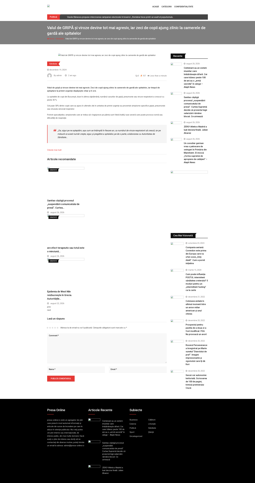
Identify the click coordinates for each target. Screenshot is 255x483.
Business (134, 420)
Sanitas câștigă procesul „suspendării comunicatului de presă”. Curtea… (63, 204)
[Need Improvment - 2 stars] (50, 327)
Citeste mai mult (54, 150)
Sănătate (60, 39)
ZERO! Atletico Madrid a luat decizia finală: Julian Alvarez (196, 129)
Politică (133, 428)
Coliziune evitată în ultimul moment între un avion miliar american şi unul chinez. (196, 307)
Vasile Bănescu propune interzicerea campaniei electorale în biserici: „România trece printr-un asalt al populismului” (120, 17)
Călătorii (151, 420)
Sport (132, 432)
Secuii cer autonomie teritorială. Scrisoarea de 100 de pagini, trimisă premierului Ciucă (196, 381)
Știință (151, 432)
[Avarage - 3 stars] (52, 327)
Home (51, 39)
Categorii (167, 6)
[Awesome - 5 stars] (57, 327)
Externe (133, 424)
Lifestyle (152, 424)
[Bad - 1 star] (47, 327)
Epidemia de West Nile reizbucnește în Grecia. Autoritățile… (59, 295)
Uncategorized (136, 436)
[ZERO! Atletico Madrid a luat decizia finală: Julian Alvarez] (176, 125)
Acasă (155, 6)
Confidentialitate (183, 6)
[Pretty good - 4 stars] (55, 327)
